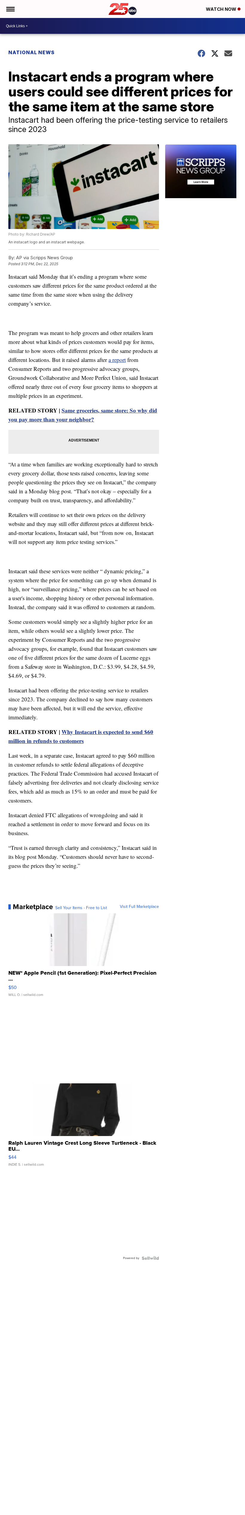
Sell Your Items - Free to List (81, 908)
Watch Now (222, 9)
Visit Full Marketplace (139, 907)
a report (117, 359)
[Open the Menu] (10, 9)
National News (31, 52)
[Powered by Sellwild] (150, 1258)
